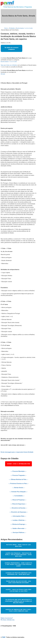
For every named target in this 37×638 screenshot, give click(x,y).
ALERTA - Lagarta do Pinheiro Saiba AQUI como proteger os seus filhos (18, 590)
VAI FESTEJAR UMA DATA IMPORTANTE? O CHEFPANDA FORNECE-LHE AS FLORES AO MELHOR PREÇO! (18, 601)
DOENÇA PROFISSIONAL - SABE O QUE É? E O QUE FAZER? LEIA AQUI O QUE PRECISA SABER (18, 564)
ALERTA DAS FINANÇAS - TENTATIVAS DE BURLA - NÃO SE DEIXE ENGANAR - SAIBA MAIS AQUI (18, 554)
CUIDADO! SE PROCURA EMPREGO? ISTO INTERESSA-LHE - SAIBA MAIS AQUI (18, 573)
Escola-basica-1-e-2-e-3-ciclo (24, 28)
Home (6, 28)
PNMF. (4, 637)
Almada (3, 74)
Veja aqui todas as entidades (9, 65)
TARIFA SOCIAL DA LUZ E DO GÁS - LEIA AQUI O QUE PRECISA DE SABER (18, 581)
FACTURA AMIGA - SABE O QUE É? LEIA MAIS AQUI (18, 545)
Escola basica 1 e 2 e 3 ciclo (9, 61)
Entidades (12, 28)
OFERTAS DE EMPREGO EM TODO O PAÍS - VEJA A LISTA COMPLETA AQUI (19, 610)
